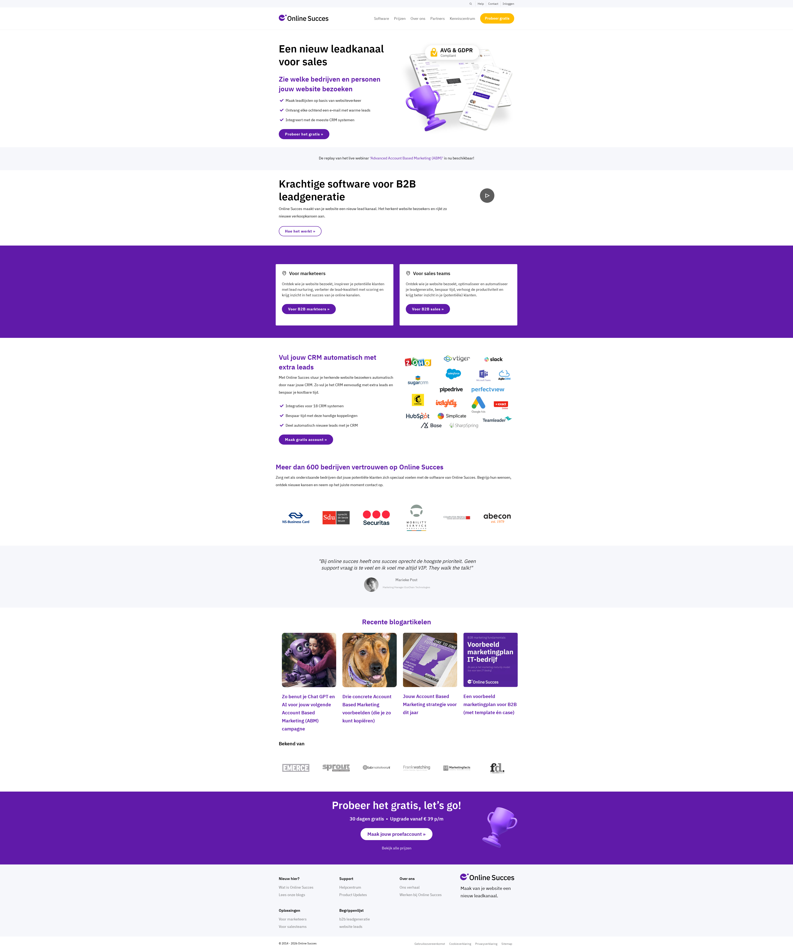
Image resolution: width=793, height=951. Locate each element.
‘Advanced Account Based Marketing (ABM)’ (406, 158)
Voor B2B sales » (428, 309)
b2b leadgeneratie (354, 919)
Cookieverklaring (460, 944)
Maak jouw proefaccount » (396, 834)
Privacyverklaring (486, 944)
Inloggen (508, 4)
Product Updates (353, 894)
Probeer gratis (497, 18)
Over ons (418, 18)
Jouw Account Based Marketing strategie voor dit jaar (430, 704)
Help (481, 4)
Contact (493, 4)
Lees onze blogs (292, 894)
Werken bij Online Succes (421, 894)
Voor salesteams (293, 926)
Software (381, 18)
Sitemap (506, 944)
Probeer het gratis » (304, 134)
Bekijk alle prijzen (396, 848)
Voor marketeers (293, 919)
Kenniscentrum (462, 18)
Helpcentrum (350, 887)
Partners (437, 18)
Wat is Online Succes (296, 887)
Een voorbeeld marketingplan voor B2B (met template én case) (490, 704)
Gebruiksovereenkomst (429, 944)
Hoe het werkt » (300, 231)
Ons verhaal (410, 887)
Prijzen (400, 18)
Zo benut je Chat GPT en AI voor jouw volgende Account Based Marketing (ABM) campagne (308, 712)
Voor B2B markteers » (309, 309)
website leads (350, 926)
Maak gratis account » (306, 439)
